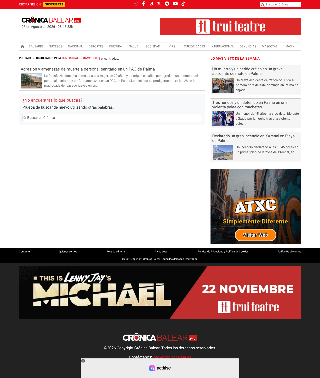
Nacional (75, 46)
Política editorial (116, 251)
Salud (133, 46)
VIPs (172, 46)
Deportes (96, 46)
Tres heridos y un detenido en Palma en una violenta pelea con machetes (250, 104)
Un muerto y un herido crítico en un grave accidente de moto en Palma (247, 71)
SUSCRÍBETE (54, 4)
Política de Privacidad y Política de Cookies (223, 251)
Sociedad (153, 46)
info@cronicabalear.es (172, 357)
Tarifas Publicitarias (289, 251)
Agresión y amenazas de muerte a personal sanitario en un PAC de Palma (88, 69)
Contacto (24, 251)
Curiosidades (194, 46)
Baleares (36, 46)
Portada (25, 58)
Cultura (115, 46)
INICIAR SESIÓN (30, 4)
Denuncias (248, 46)
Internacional (222, 46)
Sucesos (55, 46)
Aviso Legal (161, 251)
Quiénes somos (68, 251)
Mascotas (270, 46)
